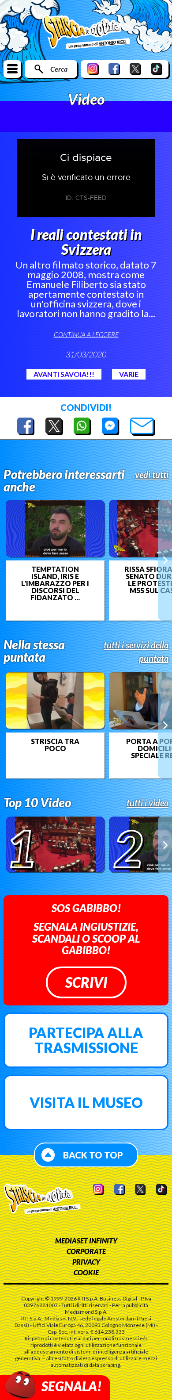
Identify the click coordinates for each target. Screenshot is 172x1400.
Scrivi (86, 982)
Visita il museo (86, 1102)
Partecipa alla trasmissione (86, 1040)
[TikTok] (156, 69)
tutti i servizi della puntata (136, 652)
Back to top (93, 1155)
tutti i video (147, 803)
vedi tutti (151, 474)
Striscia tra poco (55, 745)
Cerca (58, 69)
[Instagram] (93, 69)
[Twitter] (135, 69)
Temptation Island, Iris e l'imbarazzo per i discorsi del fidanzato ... (55, 583)
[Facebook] (114, 69)
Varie (128, 374)
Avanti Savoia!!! (64, 374)
